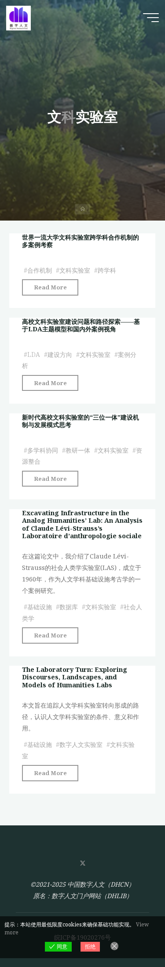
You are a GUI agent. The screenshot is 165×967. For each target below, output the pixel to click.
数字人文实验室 (81, 744)
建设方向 (60, 354)
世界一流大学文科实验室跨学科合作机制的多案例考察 (80, 241)
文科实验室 (74, 270)
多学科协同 (42, 450)
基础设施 (39, 606)
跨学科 (107, 270)
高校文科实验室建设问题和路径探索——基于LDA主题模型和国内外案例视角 (81, 325)
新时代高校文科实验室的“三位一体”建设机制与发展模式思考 (80, 421)
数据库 (68, 606)
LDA (33, 354)
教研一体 (78, 450)
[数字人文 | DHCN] (18, 17)
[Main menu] (151, 17)
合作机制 (39, 270)
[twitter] (82, 863)
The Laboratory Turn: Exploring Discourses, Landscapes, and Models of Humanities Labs (74, 677)
